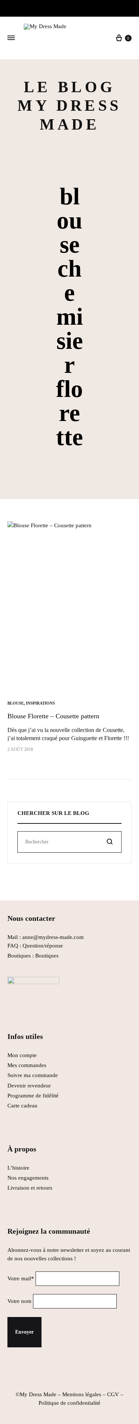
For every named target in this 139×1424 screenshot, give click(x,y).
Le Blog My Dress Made (69, 105)
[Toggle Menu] (11, 38)
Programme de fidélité (33, 1096)
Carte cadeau (22, 1106)
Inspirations (40, 703)
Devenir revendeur (29, 1086)
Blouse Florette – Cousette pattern (53, 716)
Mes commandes (26, 1065)
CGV (113, 1394)
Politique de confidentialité (69, 1403)
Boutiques (47, 956)
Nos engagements (28, 1178)
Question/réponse (43, 946)
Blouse (15, 703)
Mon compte (22, 1055)
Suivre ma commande (32, 1075)
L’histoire (19, 1168)
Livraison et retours (29, 1188)
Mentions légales (81, 1394)
